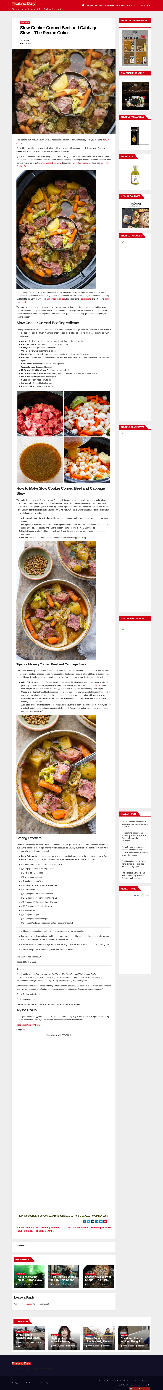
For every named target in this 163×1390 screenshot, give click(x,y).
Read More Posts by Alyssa (28, 1025)
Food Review (25, 22)
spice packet (94, 686)
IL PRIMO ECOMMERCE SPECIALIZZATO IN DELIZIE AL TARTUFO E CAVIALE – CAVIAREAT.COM (63, 1216)
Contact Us (131, 5)
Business (109, 5)
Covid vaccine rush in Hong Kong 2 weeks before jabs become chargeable (134, 864)
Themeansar (53, 1383)
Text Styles (146, 1385)
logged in (29, 1304)
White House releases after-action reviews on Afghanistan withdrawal (135, 824)
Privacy (137, 1381)
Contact (110, 1381)
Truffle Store (144, 5)
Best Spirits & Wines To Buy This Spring (63, 1278)
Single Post (146, 1381)
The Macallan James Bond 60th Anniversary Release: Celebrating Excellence (133, 875)
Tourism (120, 5)
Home (90, 5)
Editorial (26, 40)
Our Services (128, 1381)
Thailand (99, 5)
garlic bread (86, 299)
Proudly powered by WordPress (23, 1383)
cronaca (89, 1335)
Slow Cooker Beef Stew (51, 163)
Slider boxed (123, 1385)
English (137, 1388)
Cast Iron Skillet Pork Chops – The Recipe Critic (98, 1279)
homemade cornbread (56, 299)
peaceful (55, 1335)
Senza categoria (22, 1331)
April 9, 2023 (24, 1342)
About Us (102, 1381)
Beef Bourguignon (80, 163)
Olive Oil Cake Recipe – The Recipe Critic (87, 1227)
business (124, 1335)
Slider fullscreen (135, 1385)
